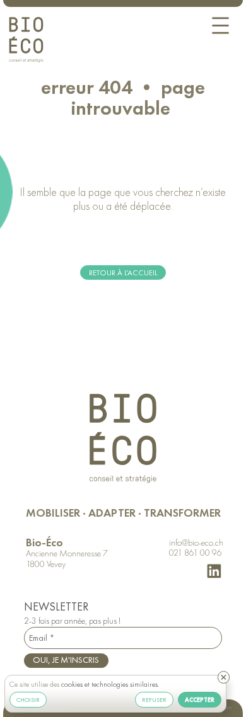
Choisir (28, 700)
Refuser (154, 700)
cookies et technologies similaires (109, 684)
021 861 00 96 (195, 553)
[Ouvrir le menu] (220, 25)
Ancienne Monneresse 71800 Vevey (67, 559)
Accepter (199, 700)
